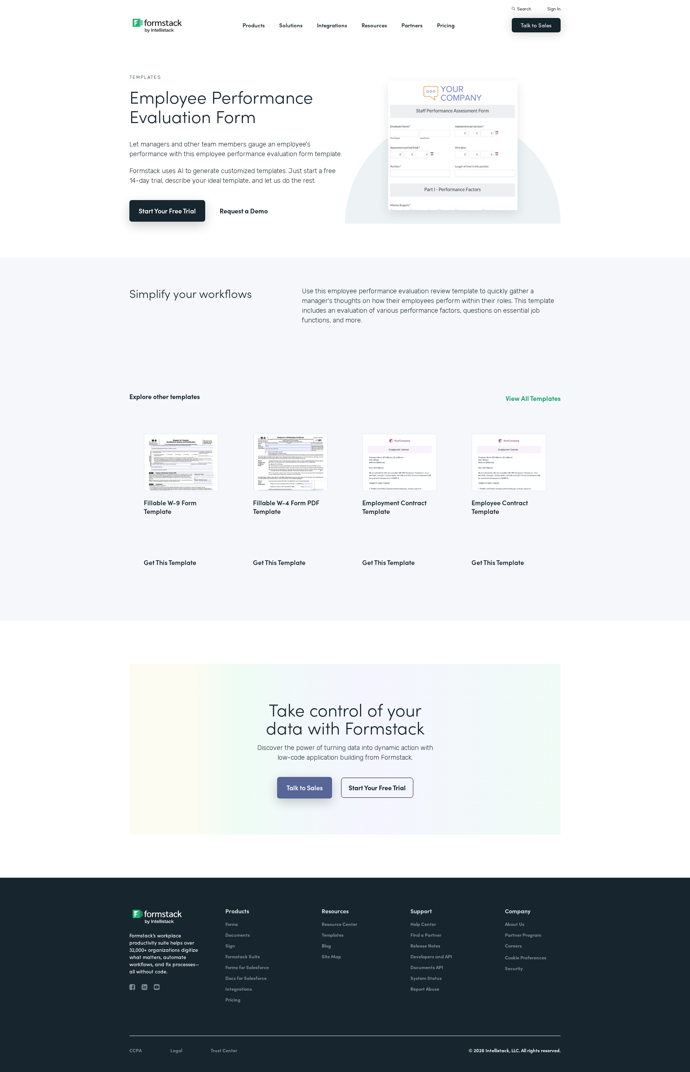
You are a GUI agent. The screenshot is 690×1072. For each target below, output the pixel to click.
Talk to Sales (536, 25)
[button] (253, 25)
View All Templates (533, 398)
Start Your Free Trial (167, 210)
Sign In (554, 8)
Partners (412, 25)
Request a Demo (244, 210)
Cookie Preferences (525, 957)
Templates (145, 77)
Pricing (446, 25)
